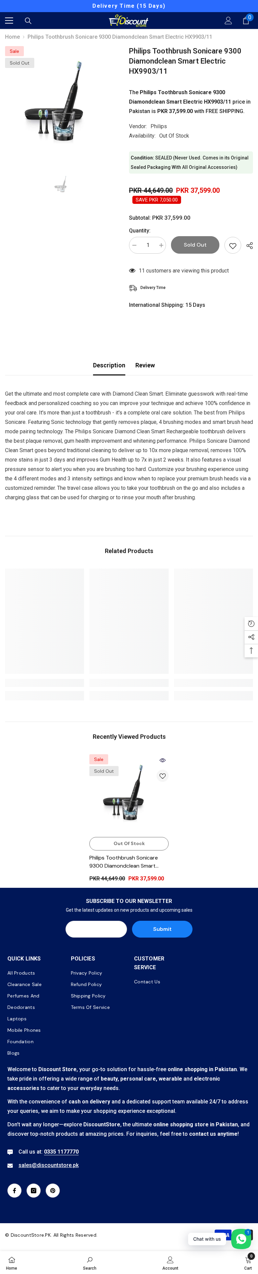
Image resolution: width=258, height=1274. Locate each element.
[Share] (247, 246)
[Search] (28, 21)
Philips (158, 126)
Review (145, 365)
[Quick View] (163, 760)
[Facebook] (14, 1191)
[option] (129, 6)
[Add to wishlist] (232, 245)
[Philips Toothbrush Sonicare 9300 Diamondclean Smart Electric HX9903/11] (129, 794)
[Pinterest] (53, 1191)
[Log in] (228, 20)
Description (109, 365)
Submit (162, 929)
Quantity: (139, 230)
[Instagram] (34, 1191)
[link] (44, 683)
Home (12, 37)
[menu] (9, 20)
